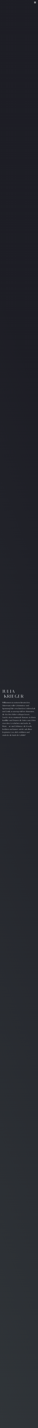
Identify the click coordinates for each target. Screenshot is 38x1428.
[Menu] (35, 2)
